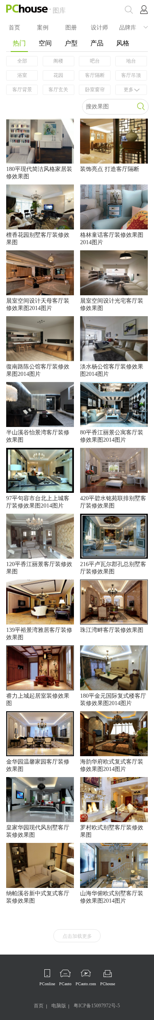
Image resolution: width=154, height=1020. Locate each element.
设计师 (99, 27)
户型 (71, 43)
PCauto (65, 984)
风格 (122, 43)
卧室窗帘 (95, 89)
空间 (45, 43)
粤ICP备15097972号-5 (97, 1006)
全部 (22, 61)
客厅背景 (22, 89)
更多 (128, 89)
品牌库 (127, 27)
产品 (96, 43)
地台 (131, 61)
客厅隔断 (95, 75)
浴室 (22, 75)
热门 (19, 43)
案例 (42, 27)
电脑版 (58, 1006)
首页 (14, 27)
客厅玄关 (58, 89)
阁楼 (58, 61)
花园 (58, 75)
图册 (71, 27)
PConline (47, 984)
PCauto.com (86, 984)
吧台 (95, 61)
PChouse (107, 984)
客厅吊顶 (131, 75)
